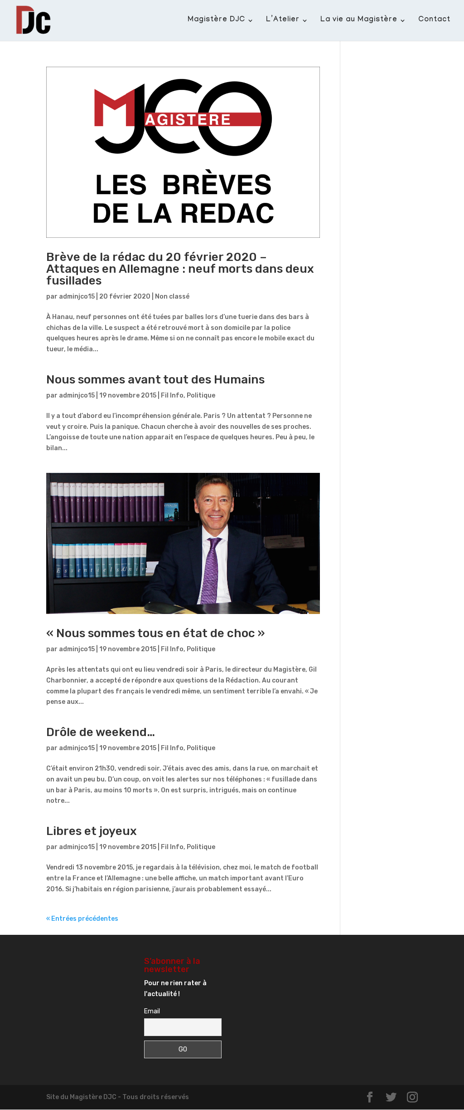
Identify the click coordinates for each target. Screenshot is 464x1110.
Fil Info (172, 395)
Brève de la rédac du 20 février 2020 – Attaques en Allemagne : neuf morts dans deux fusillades (180, 269)
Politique (201, 395)
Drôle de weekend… (100, 732)
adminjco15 (77, 296)
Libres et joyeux (91, 831)
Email (152, 1011)
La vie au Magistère (358, 21)
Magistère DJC (216, 21)
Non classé (172, 296)
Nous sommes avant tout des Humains (155, 380)
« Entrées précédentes (82, 919)
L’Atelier (283, 21)
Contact (434, 21)
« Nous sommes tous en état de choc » (155, 633)
